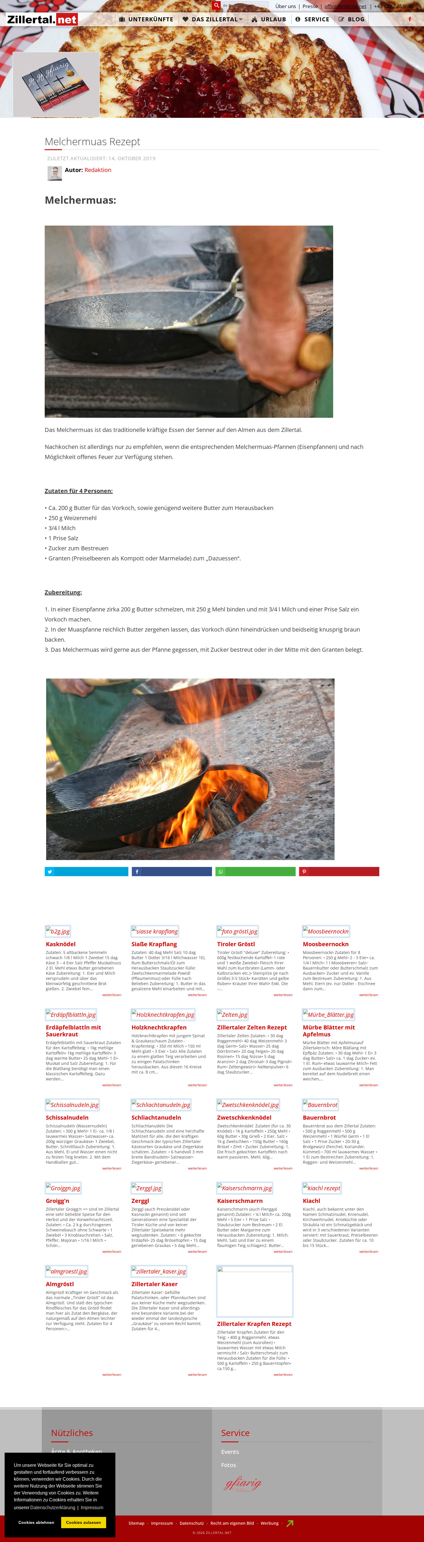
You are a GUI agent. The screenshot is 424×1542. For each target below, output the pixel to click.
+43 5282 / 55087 (394, 6)
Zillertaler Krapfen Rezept (254, 1324)
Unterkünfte (150, 19)
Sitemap (137, 1523)
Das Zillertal (215, 19)
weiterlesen (111, 994)
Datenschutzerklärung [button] (52, 1507)
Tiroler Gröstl (236, 944)
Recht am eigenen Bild (232, 1523)
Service (317, 19)
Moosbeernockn (326, 944)
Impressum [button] (92, 1507)
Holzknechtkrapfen (159, 1027)
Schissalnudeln (67, 1117)
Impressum (162, 1523)
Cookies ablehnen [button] (36, 1522)
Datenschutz (192, 1523)
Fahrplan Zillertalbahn (80, 1465)
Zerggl (140, 1201)
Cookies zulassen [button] (83, 1522)
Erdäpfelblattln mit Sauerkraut (73, 1030)
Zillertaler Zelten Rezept (252, 1027)
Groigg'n (57, 1201)
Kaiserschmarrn (240, 1201)
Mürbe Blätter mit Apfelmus (329, 1030)
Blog (356, 19)
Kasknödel (61, 944)
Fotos (228, 1465)
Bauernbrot (319, 1117)
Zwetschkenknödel (244, 1117)
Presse (310, 6)
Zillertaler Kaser (155, 1284)
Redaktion (98, 170)
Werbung (270, 1523)
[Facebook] (410, 19)
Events (230, 1452)
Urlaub (273, 19)
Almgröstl (60, 1284)
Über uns (285, 6)
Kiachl (311, 1201)
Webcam (63, 1478)
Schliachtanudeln (156, 1117)
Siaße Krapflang (154, 944)
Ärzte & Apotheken (76, 1452)
